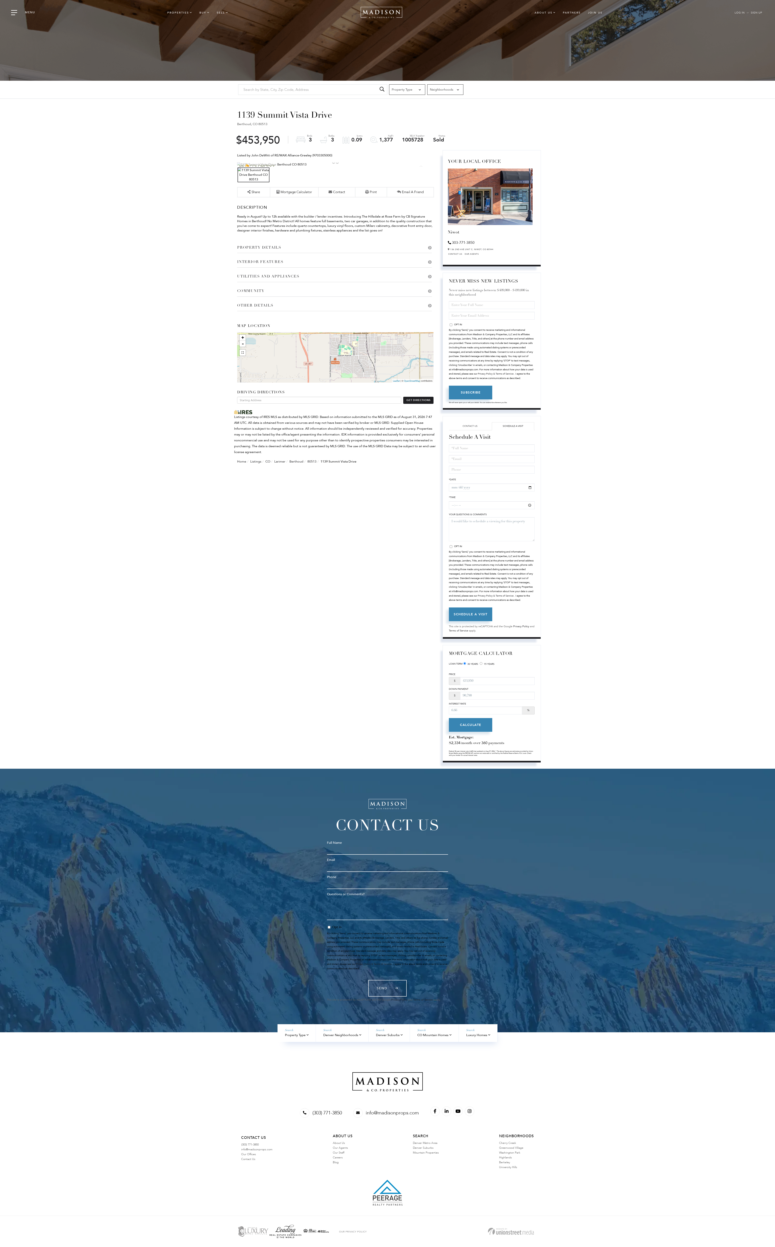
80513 (311, 461)
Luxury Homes (476, 1035)
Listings (255, 461)
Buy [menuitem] (202, 13)
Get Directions (418, 400)
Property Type (295, 1035)
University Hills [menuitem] (508, 1167)
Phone (331, 877)
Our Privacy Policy (353, 1231)
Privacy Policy (521, 626)
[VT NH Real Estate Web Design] (511, 1231)
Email (331, 860)
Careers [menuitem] (338, 1157)
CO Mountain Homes (432, 1035)
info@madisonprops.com (392, 1113)
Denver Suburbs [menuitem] (423, 1148)
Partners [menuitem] (572, 13)
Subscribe (471, 392)
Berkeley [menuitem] (504, 1162)
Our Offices (248, 1154)
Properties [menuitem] (178, 13)
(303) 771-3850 (327, 1113)
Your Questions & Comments (468, 514)
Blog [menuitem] (336, 1162)
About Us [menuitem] (543, 13)
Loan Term (456, 663)
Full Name (334, 843)
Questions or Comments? (345, 894)
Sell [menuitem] (221, 13)
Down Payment (458, 689)
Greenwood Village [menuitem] (511, 1148)
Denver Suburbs (388, 1035)
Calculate (470, 725)
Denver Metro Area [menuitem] (425, 1143)
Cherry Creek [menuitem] (507, 1143)
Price (452, 674)
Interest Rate (457, 703)
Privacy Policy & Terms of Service (496, 373)
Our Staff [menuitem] (338, 1153)
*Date (452, 479)
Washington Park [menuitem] (509, 1153)
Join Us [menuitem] (595, 13)
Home (241, 461)
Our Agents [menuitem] (340, 1148)
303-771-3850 (463, 242)
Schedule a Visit (513, 426)
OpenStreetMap (412, 380)
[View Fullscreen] (243, 353)
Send (382, 988)
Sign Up (756, 13)
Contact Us (455, 254)
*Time (452, 497)
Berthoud (296, 461)
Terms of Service (458, 630)
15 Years (488, 664)
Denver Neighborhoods (340, 1035)
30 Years (472, 664)
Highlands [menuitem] (505, 1157)
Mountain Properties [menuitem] (426, 1153)
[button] (382, 90)
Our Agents (472, 254)
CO (267, 461)
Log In (740, 13)
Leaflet (396, 380)
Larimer (279, 461)
